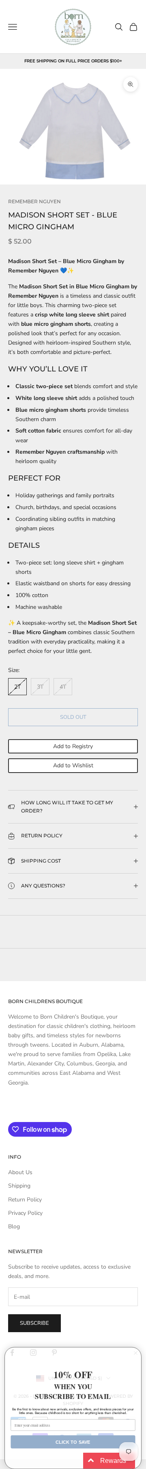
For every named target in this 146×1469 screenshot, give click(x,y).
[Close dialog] (136, 1353)
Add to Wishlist (73, 765)
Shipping (19, 1186)
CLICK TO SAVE (73, 1441)
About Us (20, 1172)
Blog (14, 1226)
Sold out (73, 717)
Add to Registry (73, 746)
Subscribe (34, 1323)
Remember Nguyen (34, 201)
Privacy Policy (25, 1213)
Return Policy (25, 1199)
